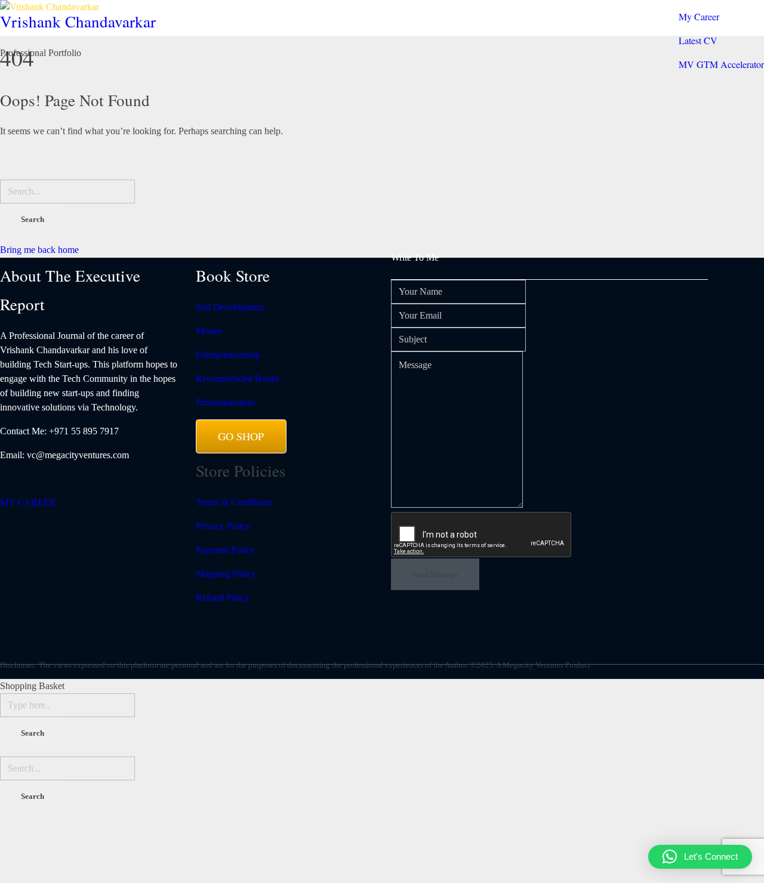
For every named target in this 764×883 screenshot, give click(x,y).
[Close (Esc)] (21, 832)
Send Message (435, 574)
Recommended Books (237, 378)
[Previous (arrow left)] (21, 863)
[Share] (63, 832)
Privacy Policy (223, 526)
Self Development (230, 307)
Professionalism (225, 402)
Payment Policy (225, 550)
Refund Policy (223, 597)
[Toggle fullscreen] (104, 832)
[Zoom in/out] (146, 832)
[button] (700, 857)
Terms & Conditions (234, 502)
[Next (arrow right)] (63, 863)
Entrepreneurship (228, 355)
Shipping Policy (226, 574)
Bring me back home (39, 250)
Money (209, 331)
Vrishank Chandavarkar (78, 22)
